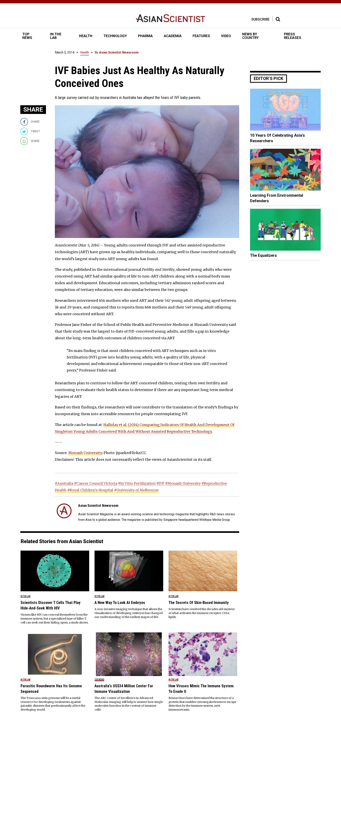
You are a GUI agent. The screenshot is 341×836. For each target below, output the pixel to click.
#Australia (64, 483)
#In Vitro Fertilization (137, 483)
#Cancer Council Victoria (95, 483)
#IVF (160, 483)
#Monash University (183, 483)
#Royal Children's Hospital (90, 490)
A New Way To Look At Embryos (120, 602)
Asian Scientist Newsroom (119, 52)
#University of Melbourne (136, 490)
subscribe (260, 19)
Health (84, 52)
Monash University (85, 452)
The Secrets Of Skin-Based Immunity (199, 602)
